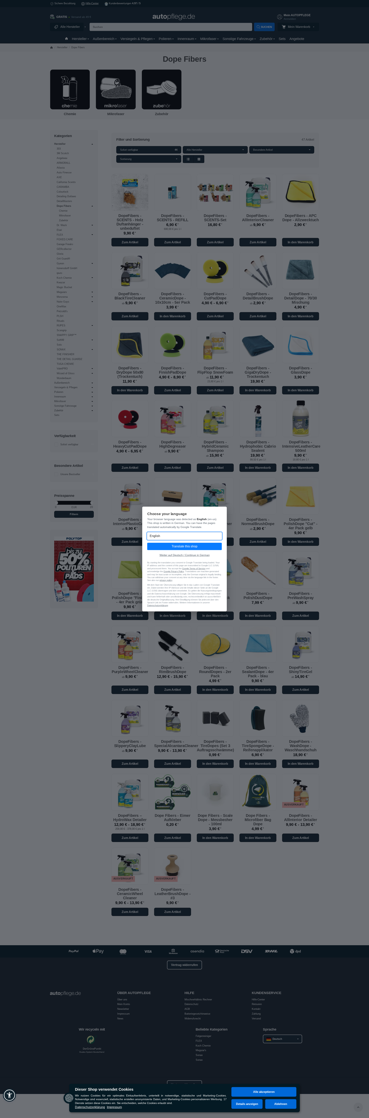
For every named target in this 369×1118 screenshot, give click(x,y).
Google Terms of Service (193, 568)
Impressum (114, 1107)
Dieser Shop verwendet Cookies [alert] (104, 1089)
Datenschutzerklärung (90, 1107)
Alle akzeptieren (264, 1091)
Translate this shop (184, 546)
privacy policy (166, 580)
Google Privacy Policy (174, 571)
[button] (9, 1095)
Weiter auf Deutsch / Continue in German (185, 555)
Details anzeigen (247, 1104)
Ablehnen (280, 1104)
